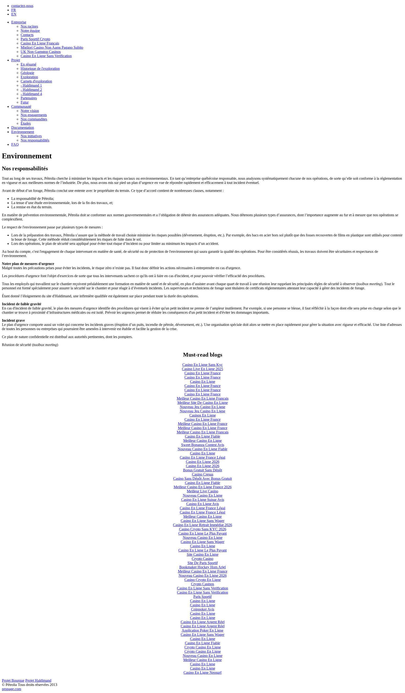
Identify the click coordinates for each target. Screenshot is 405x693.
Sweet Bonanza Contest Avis (202, 445)
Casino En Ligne (202, 382)
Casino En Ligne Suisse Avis (202, 500)
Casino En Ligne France (202, 373)
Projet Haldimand (38, 680)
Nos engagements (34, 115)
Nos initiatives (31, 136)
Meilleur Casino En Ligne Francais (203, 398)
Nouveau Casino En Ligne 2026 (203, 576)
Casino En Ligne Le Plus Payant (202, 533)
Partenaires (29, 98)
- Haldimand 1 (31, 85)
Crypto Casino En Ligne (202, 647)
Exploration (29, 77)
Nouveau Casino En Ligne (202, 495)
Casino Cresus (202, 474)
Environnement (22, 132)
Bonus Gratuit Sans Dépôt (202, 470)
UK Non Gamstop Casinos (41, 52)
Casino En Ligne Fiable (202, 436)
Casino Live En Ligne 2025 (202, 369)
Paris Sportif (202, 597)
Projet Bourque (13, 680)
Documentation (22, 128)
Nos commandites (34, 119)
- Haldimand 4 (31, 94)
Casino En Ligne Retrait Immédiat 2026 (202, 525)
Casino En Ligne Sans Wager (202, 521)
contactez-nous (22, 6)
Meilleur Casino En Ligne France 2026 (203, 487)
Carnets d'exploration (36, 81)
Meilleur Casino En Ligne (202, 441)
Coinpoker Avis (202, 609)
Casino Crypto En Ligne (202, 580)
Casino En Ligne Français (40, 43)
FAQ (15, 144)
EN (13, 14)
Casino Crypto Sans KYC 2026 (202, 529)
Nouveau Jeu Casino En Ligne (202, 407)
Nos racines (29, 26)
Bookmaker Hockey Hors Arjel (202, 567)
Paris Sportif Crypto (35, 39)
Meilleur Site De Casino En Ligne (202, 403)
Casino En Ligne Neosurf (202, 672)
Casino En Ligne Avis (202, 504)
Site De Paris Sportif (203, 563)
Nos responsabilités (35, 140)
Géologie (27, 73)
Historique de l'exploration (40, 69)
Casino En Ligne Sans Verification (46, 56)
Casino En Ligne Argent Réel (203, 622)
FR (13, 10)
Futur (25, 102)
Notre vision (30, 111)
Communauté (21, 106)
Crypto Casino (202, 559)
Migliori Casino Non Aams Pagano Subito (52, 47)
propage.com (11, 689)
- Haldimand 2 (31, 90)
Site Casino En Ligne (202, 554)
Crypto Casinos (202, 584)
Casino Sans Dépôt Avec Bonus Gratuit (202, 479)
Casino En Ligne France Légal (202, 457)
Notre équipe (30, 31)
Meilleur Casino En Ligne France (202, 424)
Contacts (27, 35)
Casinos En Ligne (202, 415)
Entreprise (18, 22)
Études (26, 123)
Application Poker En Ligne (202, 630)
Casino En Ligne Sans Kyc (202, 365)
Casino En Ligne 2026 (202, 462)
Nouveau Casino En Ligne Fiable (202, 449)
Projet (15, 60)
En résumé (28, 64)
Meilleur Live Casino (202, 491)
